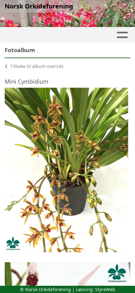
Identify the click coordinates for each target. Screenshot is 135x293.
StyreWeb (105, 289)
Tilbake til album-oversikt (36, 66)
